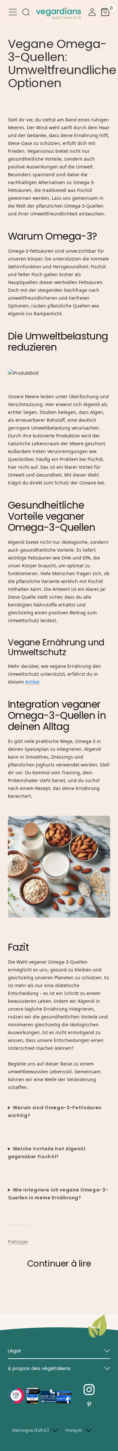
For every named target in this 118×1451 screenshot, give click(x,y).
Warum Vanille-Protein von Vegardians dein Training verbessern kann (51, 1290)
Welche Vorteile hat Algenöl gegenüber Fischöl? (47, 1152)
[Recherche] (26, 13)
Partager (18, 1241)
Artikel (32, 682)
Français (74, 1430)
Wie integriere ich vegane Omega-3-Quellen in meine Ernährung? (58, 1194)
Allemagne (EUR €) (30, 1430)
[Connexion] (92, 13)
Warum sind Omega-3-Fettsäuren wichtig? (55, 1111)
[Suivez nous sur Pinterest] (89, 1404)
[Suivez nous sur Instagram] (89, 1389)
